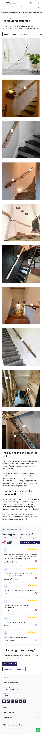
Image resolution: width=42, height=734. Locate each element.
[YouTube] (20, 701)
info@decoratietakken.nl (14, 669)
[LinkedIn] (12, 701)
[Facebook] (4, 701)
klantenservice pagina (18, 655)
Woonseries (32, 12)
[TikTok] (24, 701)
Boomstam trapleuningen (9, 12)
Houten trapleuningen (10, 473)
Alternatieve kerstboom (22, 34)
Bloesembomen (23, 12)
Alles (6, 34)
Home (4, 18)
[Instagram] (8, 701)
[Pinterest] (16, 701)
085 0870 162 (7, 693)
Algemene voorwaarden (21, 729)
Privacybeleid (6, 729)
